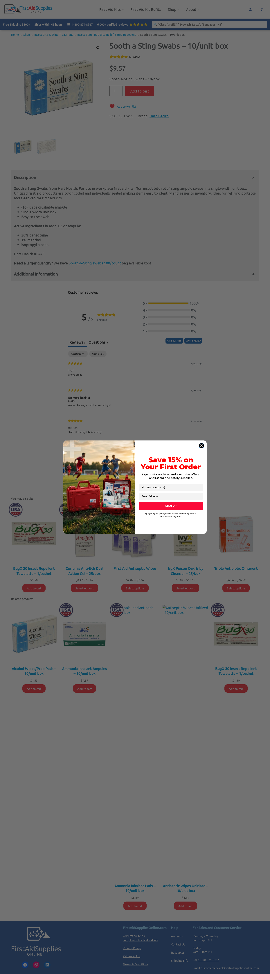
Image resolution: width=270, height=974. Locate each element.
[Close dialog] (201, 445)
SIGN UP (171, 505)
